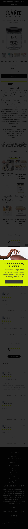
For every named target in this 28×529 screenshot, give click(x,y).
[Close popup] (26, 245)
